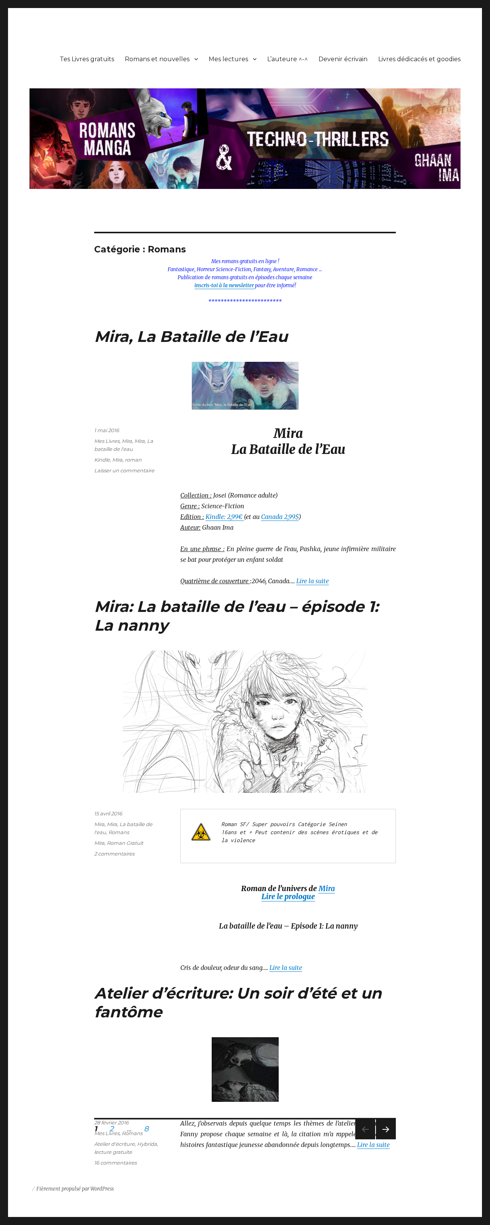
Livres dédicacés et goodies (419, 59)
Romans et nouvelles (157, 59)
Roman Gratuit (125, 843)
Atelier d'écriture (114, 1144)
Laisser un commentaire (124, 470)
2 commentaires (114, 854)
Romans (118, 832)
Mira (127, 441)
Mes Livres (106, 441)
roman (133, 460)
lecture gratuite (113, 1152)
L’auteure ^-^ (287, 59)
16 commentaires (115, 1163)
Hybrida (147, 1144)
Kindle (102, 460)
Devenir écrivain (343, 59)
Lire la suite (312, 581)
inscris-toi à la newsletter (224, 285)
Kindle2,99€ (225, 517)
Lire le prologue (288, 896)
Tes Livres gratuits (87, 59)
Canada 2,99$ (280, 517)
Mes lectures (228, 59)
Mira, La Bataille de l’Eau (190, 336)
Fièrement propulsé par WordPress (75, 1189)
